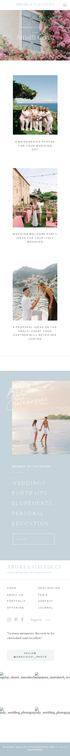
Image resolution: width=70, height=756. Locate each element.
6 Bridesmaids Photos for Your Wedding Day (35, 146)
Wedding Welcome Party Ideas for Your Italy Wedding (35, 238)
